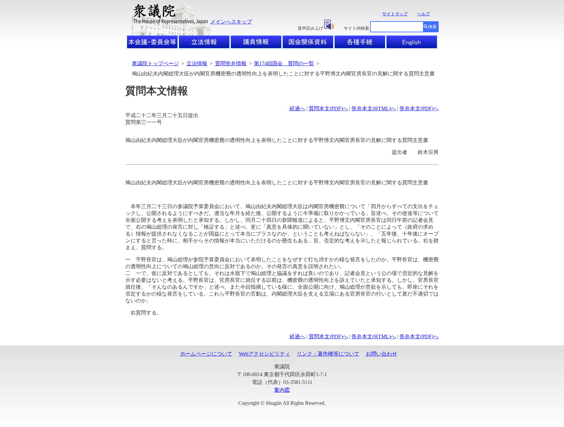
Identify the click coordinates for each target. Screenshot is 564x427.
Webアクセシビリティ (264, 354)
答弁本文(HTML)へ (374, 108)
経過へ (297, 108)
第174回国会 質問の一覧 (284, 63)
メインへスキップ (231, 21)
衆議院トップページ (155, 63)
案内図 (282, 390)
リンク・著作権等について (328, 354)
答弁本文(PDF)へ (419, 108)
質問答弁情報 (230, 63)
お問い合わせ (381, 354)
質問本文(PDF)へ (328, 108)
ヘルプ (423, 13)
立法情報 (196, 63)
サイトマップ (395, 13)
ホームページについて (206, 354)
